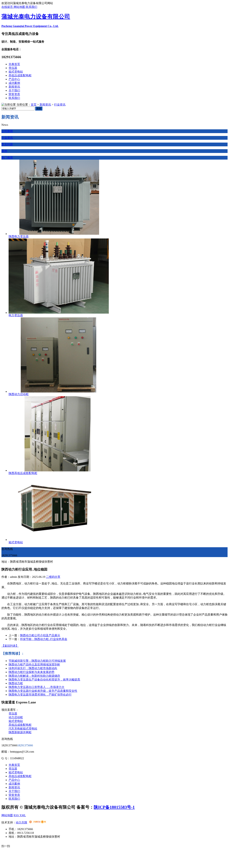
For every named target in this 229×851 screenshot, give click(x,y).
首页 (33, 104)
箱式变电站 (16, 71)
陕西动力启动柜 (19, 394)
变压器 (13, 67)
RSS (17, 815)
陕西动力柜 (16, 683)
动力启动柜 (16, 717)
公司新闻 (7, 131)
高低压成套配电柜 (20, 75)
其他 (4, 150)
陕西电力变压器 (19, 236)
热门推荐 (7, 157)
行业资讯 (59, 104)
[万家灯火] (37, 822)
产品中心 (14, 79)
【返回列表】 (10, 645)
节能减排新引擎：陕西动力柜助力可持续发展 (37, 660)
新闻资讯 (14, 86)
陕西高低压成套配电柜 (23, 473)
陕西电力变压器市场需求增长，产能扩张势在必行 (40, 694)
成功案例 (14, 82)
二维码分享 (53, 576)
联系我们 (31, 6)
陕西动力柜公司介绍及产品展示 (40, 635)
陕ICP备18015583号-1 (114, 807)
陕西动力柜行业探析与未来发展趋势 (31, 672)
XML (23, 815)
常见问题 (7, 144)
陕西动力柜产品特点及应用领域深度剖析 (34, 664)
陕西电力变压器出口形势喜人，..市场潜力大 (36, 687)
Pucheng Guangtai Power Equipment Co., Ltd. (30, 26)
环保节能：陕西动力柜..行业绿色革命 (43, 639)
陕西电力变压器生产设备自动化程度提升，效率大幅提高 (44, 679)
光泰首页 (14, 64)
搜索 (38, 108)
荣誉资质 (14, 94)
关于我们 (14, 90)
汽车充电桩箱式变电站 (23, 728)
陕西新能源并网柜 (20, 732)
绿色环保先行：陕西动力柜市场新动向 (33, 668)
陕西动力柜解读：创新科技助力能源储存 (34, 675)
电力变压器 (16, 315)
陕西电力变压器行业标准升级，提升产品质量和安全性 (43, 690)
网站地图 (20, 6)
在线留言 (7, 6)
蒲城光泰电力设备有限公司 (35, 16)
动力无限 (21, 822)
